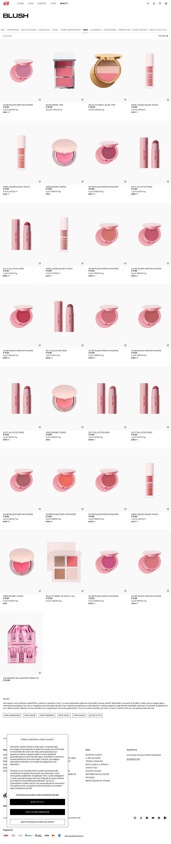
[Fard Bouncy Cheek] (64, 153)
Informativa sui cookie (97, 774)
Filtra (162, 36)
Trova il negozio (94, 761)
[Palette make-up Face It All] (64, 562)
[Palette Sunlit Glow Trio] (107, 71)
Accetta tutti (37, 802)
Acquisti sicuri (93, 771)
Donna (20, 3)
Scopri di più (133, 759)
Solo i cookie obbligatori (37, 812)
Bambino (42, 3)
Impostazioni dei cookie (98, 781)
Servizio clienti (94, 755)
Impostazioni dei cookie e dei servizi (37, 822)
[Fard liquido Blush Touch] (21, 153)
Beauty (64, 3)
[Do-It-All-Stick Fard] (21, 235)
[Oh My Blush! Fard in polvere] (21, 71)
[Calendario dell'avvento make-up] (21, 644)
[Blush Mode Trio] (64, 71)
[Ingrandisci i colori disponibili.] (48, 194)
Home (53, 3)
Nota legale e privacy (97, 764)
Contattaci (91, 768)
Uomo (31, 3)
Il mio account (93, 758)
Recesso (90, 777)
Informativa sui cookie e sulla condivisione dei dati (37, 795)
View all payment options (74, 836)
